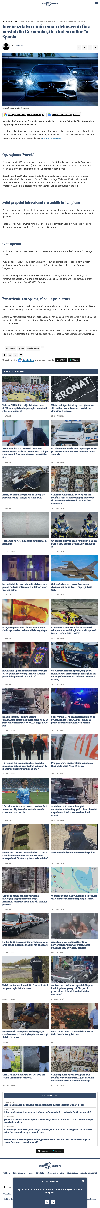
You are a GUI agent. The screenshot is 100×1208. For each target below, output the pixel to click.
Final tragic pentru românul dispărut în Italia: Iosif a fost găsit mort (72, 1033)
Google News (28, 360)
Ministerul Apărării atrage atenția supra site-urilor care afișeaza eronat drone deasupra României (72, 408)
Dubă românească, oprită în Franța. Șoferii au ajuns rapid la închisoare (25, 987)
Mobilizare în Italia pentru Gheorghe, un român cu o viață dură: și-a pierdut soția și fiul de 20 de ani (25, 1034)
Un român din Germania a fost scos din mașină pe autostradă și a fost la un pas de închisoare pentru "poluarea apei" (24, 765)
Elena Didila (18, 45)
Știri (16, 22)
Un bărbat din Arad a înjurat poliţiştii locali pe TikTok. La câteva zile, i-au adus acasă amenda (74, 451)
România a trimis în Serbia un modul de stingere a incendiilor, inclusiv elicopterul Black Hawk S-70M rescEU (73, 630)
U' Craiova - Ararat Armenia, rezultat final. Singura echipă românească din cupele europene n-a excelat (25, 809)
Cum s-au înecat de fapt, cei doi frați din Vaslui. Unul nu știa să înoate (23, 1076)
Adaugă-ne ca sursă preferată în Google (26, 114)
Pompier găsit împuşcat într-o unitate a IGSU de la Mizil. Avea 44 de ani (72, 764)
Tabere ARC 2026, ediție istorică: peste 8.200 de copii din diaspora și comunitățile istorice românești (25, 408)
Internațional (19, 1172)
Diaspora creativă (56, 1172)
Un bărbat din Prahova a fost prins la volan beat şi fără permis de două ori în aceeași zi (74, 543)
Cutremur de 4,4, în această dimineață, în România (24, 542)
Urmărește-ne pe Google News (66, 114)
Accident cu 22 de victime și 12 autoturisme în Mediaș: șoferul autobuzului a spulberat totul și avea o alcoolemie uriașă (74, 811)
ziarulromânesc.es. (51, 138)
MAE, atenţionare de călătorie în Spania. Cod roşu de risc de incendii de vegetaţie (24, 629)
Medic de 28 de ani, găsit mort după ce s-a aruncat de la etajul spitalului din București (25, 943)
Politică (6, 1172)
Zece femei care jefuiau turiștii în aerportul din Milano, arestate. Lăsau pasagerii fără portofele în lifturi (70, 944)
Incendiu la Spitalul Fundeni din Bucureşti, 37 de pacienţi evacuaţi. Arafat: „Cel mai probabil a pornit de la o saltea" (24, 673)
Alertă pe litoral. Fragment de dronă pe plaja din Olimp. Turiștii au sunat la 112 (23, 496)
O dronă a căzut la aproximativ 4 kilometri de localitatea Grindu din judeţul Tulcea (74, 897)
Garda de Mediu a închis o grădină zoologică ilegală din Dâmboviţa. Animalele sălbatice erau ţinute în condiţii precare (24, 900)
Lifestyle (40, 1172)
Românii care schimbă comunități (82, 1172)
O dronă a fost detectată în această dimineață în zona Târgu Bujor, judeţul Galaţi (71, 587)
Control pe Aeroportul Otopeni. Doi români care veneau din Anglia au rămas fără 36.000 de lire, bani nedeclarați (72, 1077)
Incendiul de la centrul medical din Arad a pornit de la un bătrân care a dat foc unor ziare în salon (24, 587)
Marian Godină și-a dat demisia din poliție (73, 852)
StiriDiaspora (7, 22)
